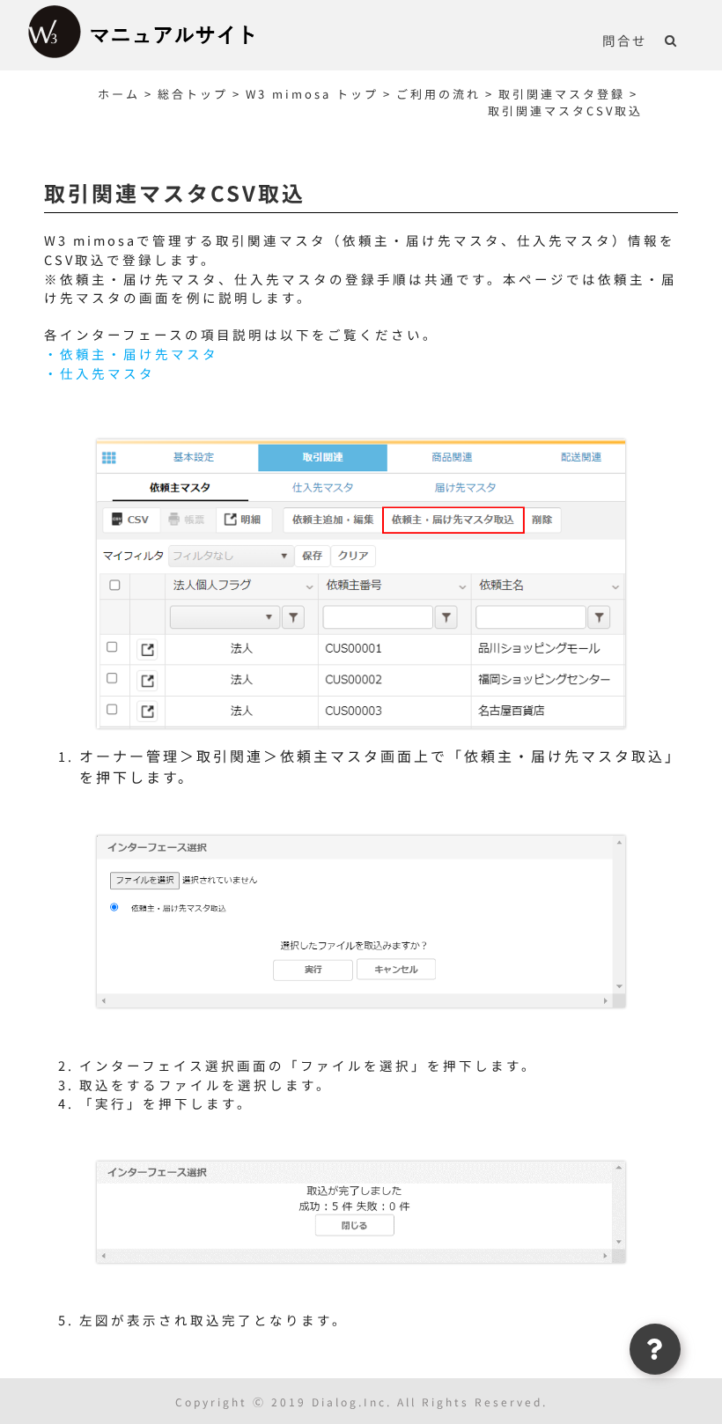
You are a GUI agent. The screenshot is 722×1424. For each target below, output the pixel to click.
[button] (671, 39)
